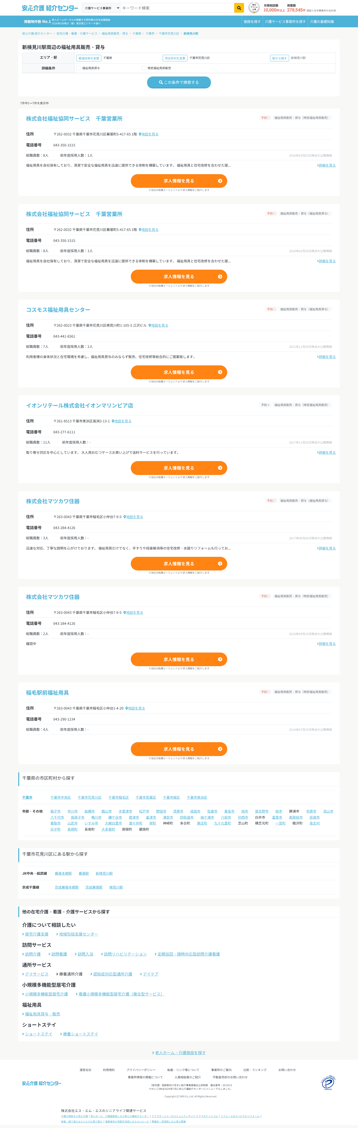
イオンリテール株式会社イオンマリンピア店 (79, 405)
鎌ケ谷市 (115, 817)
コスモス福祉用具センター (58, 309)
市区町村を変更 (175, 58)
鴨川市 (96, 817)
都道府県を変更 (89, 58)
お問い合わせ (287, 1070)
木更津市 (125, 811)
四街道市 (187, 817)
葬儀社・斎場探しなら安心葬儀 (169, 1121)
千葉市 (150, 33)
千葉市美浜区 (197, 797)
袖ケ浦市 (207, 817)
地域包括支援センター (78, 934)
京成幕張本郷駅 (67, 887)
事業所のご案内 (221, 1070)
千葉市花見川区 (169, 33)
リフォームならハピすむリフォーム (240, 1116)
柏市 (278, 811)
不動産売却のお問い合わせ (230, 1077)
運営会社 (85, 1070)
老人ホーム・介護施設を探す (180, 1052)
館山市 (107, 811)
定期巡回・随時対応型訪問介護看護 (189, 954)
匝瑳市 (315, 817)
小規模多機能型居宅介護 (46, 994)
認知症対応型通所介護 (112, 974)
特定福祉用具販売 (159, 68)
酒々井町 (135, 823)
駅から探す (279, 58)
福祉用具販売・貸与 (115, 33)
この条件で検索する (181, 82)
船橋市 (90, 811)
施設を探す (252, 21)
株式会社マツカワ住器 (53, 501)
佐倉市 (212, 811)
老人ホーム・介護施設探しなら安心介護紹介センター (120, 1116)
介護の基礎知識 (322, 21)
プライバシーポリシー (141, 1070)
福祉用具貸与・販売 (42, 1014)
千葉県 (136, 33)
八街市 (226, 817)
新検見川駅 (191, 33)
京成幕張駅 (94, 887)
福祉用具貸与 (91, 68)
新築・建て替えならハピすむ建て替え (82, 1121)
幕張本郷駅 (63, 873)
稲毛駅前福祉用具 (47, 692)
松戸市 (144, 811)
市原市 (311, 811)
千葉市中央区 (60, 797)
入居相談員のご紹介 (188, 1077)
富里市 (277, 817)
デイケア (151, 974)
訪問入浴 (85, 954)
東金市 (229, 811)
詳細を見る (327, 165)
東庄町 (202, 823)
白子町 (55, 829)
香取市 (55, 823)
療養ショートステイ (80, 1034)
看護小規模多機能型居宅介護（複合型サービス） (121, 994)
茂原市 (178, 811)
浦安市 (168, 817)
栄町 (152, 823)
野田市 (161, 811)
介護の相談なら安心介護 (74, 1116)
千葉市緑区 (171, 797)
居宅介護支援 (36, 934)
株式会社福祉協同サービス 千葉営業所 (74, 118)
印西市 (243, 817)
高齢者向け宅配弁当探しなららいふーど (127, 1121)
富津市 (151, 817)
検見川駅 (116, 887)
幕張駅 (84, 873)
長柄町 (72, 829)
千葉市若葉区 (146, 797)
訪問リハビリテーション (125, 954)
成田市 (195, 811)
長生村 (315, 823)
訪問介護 (33, 954)
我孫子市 (78, 817)
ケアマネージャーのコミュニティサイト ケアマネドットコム (185, 1116)
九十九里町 (222, 823)
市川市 (72, 811)
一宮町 (280, 823)
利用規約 (109, 1070)
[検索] (239, 8)
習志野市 (262, 811)
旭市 (244, 811)
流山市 (328, 811)
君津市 (134, 817)
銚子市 (55, 811)
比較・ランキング (255, 1070)
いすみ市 (91, 823)
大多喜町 (108, 829)
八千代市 (57, 817)
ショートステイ (38, 1034)
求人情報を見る (179, 181)
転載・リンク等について (183, 1070)
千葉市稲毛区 (118, 797)
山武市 (72, 823)
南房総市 (296, 817)
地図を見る (150, 134)
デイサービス (36, 974)
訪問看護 (59, 954)
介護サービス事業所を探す (285, 21)
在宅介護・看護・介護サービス (77, 33)
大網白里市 (113, 823)
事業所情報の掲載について (145, 1077)
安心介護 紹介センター (37, 33)
